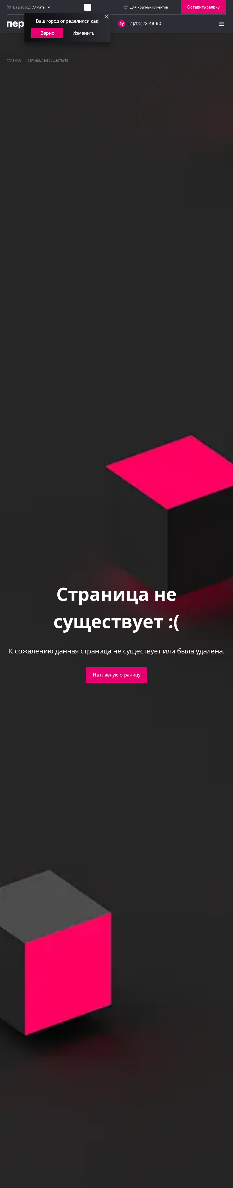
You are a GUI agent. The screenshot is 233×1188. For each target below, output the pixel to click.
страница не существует (48, 60)
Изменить (83, 33)
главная (14, 60)
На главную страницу (116, 675)
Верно (47, 33)
